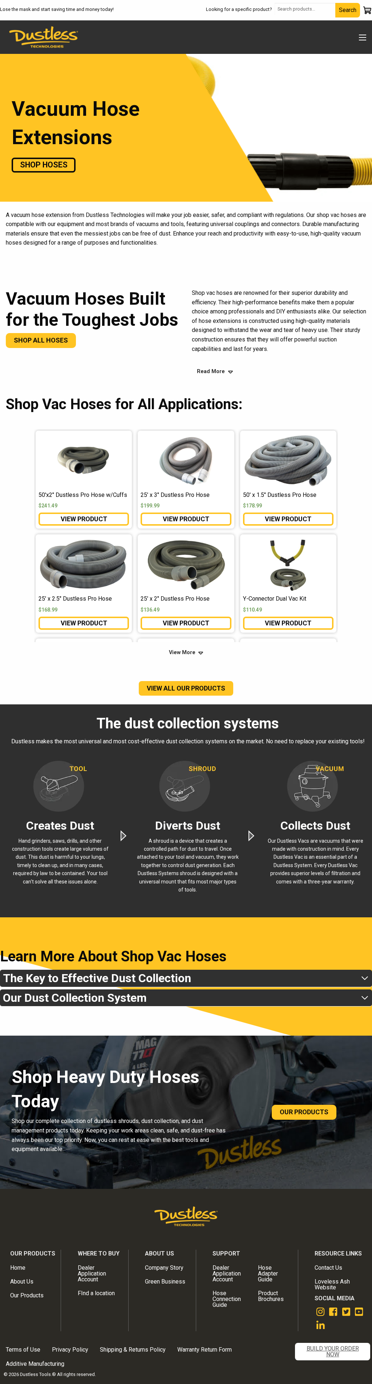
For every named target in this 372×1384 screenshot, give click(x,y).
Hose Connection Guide (227, 1299)
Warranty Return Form (204, 1349)
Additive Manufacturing (35, 1363)
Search (347, 10)
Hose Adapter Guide (268, 1273)
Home (17, 1267)
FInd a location (96, 1293)
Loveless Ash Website (332, 1284)
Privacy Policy (70, 1349)
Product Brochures (271, 1296)
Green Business (165, 1281)
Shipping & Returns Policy (133, 1349)
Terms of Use (23, 1349)
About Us (21, 1281)
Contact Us (328, 1267)
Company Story (164, 1267)
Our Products (27, 1295)
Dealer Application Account (92, 1273)
